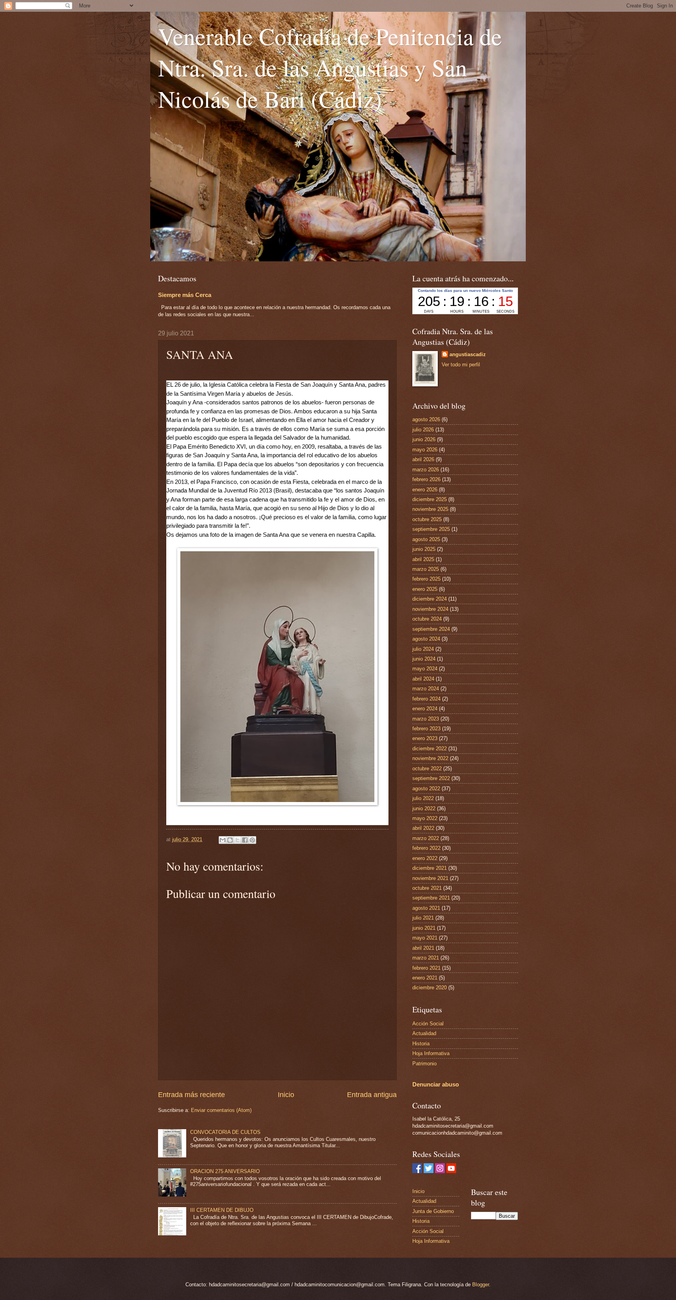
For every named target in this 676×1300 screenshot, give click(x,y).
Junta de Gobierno (433, 1211)
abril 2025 (423, 559)
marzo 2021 (425, 958)
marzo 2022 (425, 838)
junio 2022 (423, 808)
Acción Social (428, 1024)
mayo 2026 (424, 450)
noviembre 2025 (430, 509)
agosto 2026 (426, 419)
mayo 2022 (424, 818)
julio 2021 (423, 918)
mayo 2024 (424, 669)
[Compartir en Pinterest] (252, 840)
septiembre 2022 (431, 778)
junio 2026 (423, 439)
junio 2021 (423, 928)
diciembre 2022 (429, 748)
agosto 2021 (426, 908)
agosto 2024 (426, 639)
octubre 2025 (427, 519)
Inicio (286, 1095)
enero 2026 (424, 489)
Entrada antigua (372, 1095)
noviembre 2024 (430, 609)
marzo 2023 (425, 719)
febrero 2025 (426, 579)
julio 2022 (423, 798)
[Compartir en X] (237, 840)
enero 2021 (424, 978)
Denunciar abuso (435, 1084)
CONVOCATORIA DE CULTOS (225, 1132)
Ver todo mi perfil (461, 365)
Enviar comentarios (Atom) (221, 1110)
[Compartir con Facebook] (245, 840)
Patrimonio (424, 1063)
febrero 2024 (426, 699)
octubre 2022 (427, 768)
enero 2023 (424, 738)
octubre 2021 (427, 888)
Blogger (480, 1284)
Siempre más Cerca (184, 295)
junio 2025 (423, 549)
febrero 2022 (426, 848)
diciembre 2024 (429, 599)
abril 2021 (423, 948)
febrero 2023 (426, 728)
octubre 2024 (427, 619)
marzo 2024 (425, 689)
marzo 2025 (425, 569)
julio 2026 (423, 430)
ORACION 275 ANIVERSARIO (225, 1171)
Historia (421, 1044)
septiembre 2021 (431, 898)
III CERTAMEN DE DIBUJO (222, 1210)
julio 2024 (423, 649)
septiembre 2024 (431, 629)
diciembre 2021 (429, 868)
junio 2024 (423, 659)
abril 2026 (423, 459)
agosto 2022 (426, 788)
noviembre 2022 (430, 758)
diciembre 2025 (429, 499)
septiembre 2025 (431, 529)
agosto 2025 (426, 539)
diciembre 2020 (429, 987)
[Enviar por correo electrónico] (223, 840)
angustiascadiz (467, 354)
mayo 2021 (424, 938)
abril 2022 (423, 828)
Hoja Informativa (430, 1053)
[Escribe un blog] (230, 840)
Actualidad (424, 1033)
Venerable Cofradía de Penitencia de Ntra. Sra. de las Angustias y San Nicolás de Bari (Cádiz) (330, 67)
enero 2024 (424, 709)
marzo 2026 (425, 470)
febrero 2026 (426, 479)
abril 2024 (423, 679)
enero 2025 (424, 589)
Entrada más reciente (191, 1095)
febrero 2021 (426, 968)
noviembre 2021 (430, 878)
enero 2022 (424, 858)
